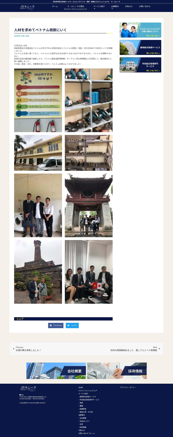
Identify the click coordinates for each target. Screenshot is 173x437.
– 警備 (80, 406)
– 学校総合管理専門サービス (88, 399)
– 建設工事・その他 (85, 412)
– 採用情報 (82, 427)
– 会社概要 (82, 418)
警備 (92, 1)
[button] (55, 325)
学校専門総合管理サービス (62, 1)
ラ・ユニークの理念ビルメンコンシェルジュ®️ (75, 7)
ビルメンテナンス (79, 1)
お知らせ (129, 6)
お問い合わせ (144, 6)
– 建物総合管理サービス (87, 396)
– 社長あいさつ (83, 421)
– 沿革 (80, 424)
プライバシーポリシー (128, 387)
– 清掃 (80, 403)
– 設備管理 (82, 409)
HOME (80, 387)
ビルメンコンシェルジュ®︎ (87, 390)
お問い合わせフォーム (86, 433)
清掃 (88, 1)
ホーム (55, 6)
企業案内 (81, 415)
